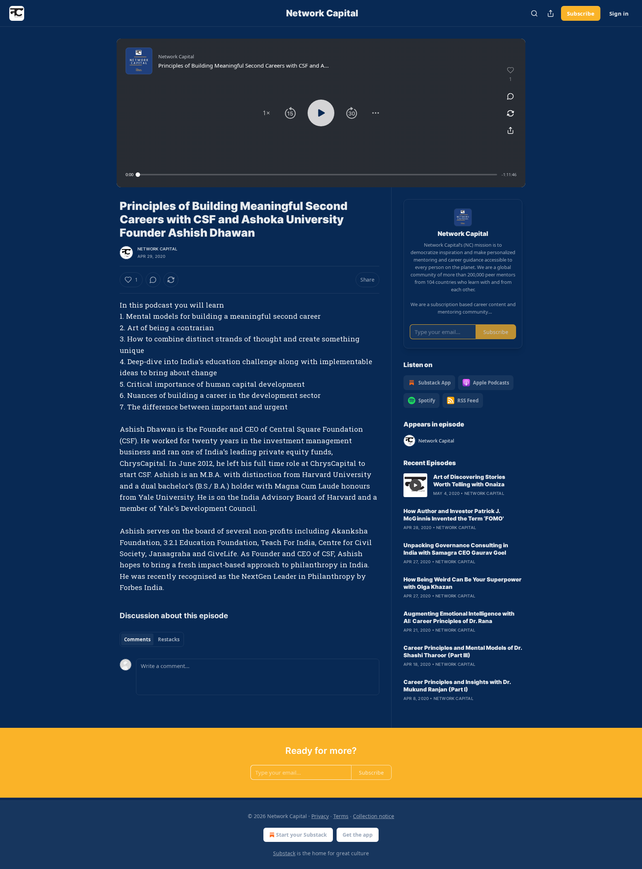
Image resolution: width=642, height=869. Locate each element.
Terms (340, 816)
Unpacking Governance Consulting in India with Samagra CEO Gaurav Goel (455, 549)
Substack (284, 853)
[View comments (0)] (510, 96)
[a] (415, 485)
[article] (463, 485)
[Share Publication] (550, 13)
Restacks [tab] (168, 639)
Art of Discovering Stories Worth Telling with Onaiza (469, 480)
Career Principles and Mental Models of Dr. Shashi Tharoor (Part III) (462, 651)
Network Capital (157, 249)
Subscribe (580, 13)
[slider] (317, 174)
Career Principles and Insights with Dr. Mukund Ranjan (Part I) (457, 685)
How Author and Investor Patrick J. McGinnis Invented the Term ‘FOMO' (453, 515)
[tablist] (152, 639)
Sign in (619, 13)
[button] (266, 112)
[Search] (534, 13)
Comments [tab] (137, 639)
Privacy (320, 816)
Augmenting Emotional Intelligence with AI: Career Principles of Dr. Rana (459, 617)
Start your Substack (301, 834)
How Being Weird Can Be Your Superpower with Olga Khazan (462, 583)
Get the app (358, 834)
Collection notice (373, 816)
